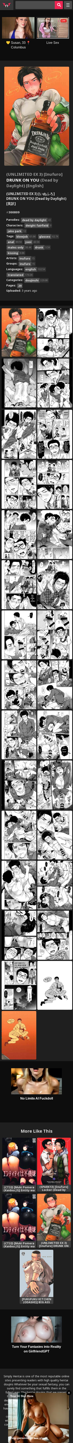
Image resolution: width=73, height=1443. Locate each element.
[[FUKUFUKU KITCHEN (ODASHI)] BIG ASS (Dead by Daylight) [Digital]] (37, 1273)
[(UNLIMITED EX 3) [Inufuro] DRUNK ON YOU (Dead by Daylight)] (54, 1217)
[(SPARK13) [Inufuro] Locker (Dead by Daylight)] (54, 1161)
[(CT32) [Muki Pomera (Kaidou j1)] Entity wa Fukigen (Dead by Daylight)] (19, 1161)
